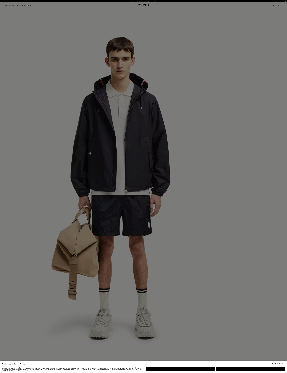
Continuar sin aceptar (278, 363)
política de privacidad (26, 370)
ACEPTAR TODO (180, 369)
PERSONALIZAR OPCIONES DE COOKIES (250, 369)
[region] (143, 367)
